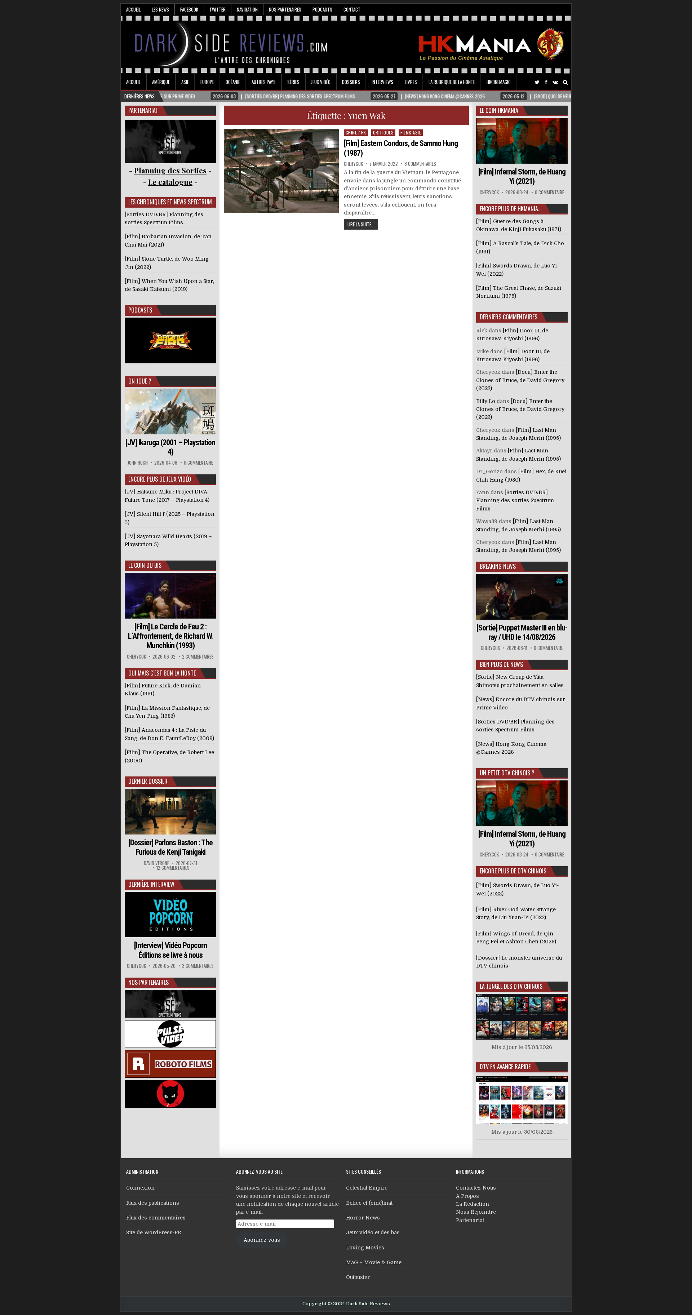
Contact (351, 9)
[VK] (555, 82)
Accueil (133, 9)
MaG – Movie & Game (374, 1262)
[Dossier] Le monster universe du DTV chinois (519, 962)
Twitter (217, 9)
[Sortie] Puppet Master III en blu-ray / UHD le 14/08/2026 (521, 632)
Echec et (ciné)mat (369, 1203)
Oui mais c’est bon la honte (162, 673)
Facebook (189, 9)
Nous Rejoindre (476, 1212)
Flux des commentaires (156, 1218)
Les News (160, 9)
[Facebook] (546, 82)
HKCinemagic (499, 81)
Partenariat (470, 1220)
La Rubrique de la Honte (452, 81)
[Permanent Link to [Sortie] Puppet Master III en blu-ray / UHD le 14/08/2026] (522, 597)
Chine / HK (356, 132)
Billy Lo (485, 401)
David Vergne (156, 863)
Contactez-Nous (476, 1188)
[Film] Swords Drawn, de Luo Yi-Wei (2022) (517, 889)
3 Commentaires (198, 966)
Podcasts (322, 9)
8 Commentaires (420, 163)
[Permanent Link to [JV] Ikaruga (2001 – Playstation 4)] (170, 411)
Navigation (247, 9)
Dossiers (351, 81)
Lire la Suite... (360, 224)
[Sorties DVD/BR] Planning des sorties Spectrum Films (515, 501)
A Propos (467, 1196)
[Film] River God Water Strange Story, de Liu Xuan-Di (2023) (516, 913)
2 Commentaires (198, 656)
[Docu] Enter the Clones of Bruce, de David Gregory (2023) (520, 380)
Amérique (161, 81)
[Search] (565, 82)
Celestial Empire (366, 1188)
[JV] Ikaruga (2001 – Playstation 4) (170, 447)
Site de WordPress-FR (153, 1232)
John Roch (138, 462)
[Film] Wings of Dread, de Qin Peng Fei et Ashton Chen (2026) (516, 937)
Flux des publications (152, 1203)
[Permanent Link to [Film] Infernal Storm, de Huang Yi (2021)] (522, 141)
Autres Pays (264, 81)
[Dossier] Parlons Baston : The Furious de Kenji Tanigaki (170, 847)
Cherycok (353, 163)
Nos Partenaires (285, 9)
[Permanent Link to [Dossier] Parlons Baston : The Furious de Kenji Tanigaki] (170, 811)
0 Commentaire (198, 462)
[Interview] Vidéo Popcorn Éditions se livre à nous (170, 950)
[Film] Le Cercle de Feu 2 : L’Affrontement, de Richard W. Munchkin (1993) (170, 636)
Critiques (383, 132)
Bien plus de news (501, 664)
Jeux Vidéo (321, 81)
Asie (185, 81)
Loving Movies (365, 1247)
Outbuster (358, 1277)
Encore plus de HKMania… (510, 208)
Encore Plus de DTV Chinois (513, 871)
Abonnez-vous (262, 1240)
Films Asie (410, 132)
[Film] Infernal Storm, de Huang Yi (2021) (521, 176)
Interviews (382, 81)
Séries (293, 81)
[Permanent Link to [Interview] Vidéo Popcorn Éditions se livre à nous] (170, 915)
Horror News (363, 1218)
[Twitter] (537, 82)
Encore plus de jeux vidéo (159, 479)
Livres (411, 81)
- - (170, 182)
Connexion (140, 1188)
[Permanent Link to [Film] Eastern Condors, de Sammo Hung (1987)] (281, 171)
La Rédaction (472, 1204)
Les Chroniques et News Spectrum (170, 202)
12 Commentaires (173, 867)
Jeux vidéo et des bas (373, 1232)
